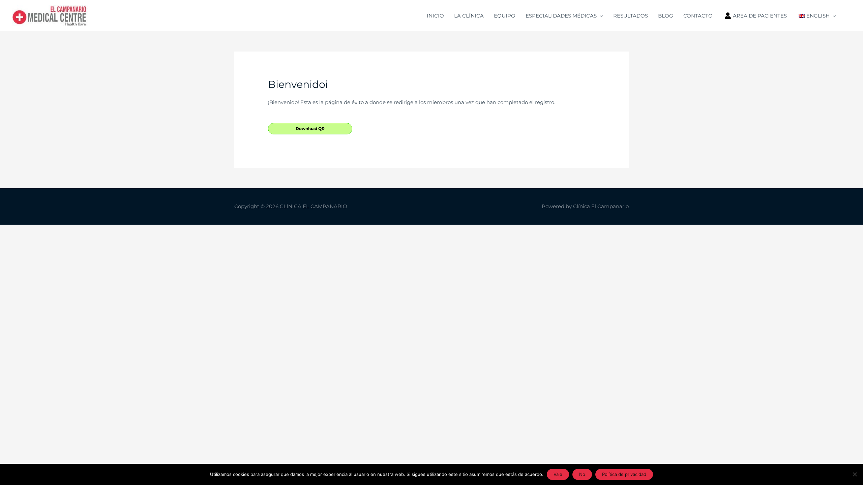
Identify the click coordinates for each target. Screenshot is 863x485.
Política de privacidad (624, 474)
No (582, 474)
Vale (558, 474)
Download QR (310, 128)
